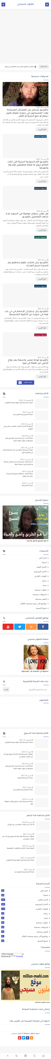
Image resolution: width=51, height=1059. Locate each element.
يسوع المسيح (41, 608)
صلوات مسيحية (41, 589)
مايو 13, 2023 (26, 412)
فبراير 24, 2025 (42, 211)
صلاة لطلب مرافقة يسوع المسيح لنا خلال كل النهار (19, 475)
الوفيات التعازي (41, 576)
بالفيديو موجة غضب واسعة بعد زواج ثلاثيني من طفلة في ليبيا (28, 362)
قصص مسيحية (41, 599)
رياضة (44, 580)
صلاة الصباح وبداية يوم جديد (23, 415)
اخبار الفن (43, 558)
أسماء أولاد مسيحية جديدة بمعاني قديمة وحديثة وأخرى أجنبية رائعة (18, 463)
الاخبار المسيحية (40, 571)
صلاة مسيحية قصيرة (25, 778)
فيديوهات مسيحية (40, 594)
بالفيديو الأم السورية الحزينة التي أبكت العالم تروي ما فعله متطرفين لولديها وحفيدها (27, 165)
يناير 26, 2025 (42, 260)
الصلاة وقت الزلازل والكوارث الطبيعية (20, 848)
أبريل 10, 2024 (26, 752)
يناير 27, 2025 (26, 799)
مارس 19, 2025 (41, 159)
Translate (19, 957)
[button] (43, 1056)
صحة (45, 585)
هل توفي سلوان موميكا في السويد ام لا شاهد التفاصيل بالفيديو (27, 215)
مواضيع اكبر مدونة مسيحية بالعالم (33, 603)
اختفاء (44, 562)
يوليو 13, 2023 (26, 471)
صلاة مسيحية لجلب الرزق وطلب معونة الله (19, 803)
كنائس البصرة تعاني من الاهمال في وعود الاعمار (19, 67)
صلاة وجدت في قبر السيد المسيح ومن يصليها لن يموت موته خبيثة (19, 439)
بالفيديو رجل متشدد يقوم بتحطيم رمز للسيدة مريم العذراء (28, 264)
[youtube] (8, 627)
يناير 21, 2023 (26, 483)
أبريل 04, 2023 (26, 436)
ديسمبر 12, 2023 (25, 459)
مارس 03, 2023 (27, 822)
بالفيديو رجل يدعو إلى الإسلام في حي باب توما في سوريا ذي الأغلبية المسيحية (26, 313)
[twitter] (19, 627)
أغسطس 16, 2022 (25, 400)
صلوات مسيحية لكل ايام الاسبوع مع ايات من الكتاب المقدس (18, 755)
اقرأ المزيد (42, 129)
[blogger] (31, 627)
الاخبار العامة (42, 567)
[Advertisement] (25, 36)
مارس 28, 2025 (41, 107)
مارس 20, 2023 (26, 775)
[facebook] (42, 627)
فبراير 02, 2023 (26, 424)
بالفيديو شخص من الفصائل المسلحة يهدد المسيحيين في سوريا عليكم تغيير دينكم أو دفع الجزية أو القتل (27, 113)
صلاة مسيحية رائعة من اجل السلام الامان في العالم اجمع (18, 451)
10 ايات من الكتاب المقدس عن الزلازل (20, 825)
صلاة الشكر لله (27, 486)
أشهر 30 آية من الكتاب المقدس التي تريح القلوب (18, 428)
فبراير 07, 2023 (27, 846)
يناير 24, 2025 (42, 357)
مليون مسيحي (25, 4)
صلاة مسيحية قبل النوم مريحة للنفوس (19, 403)
